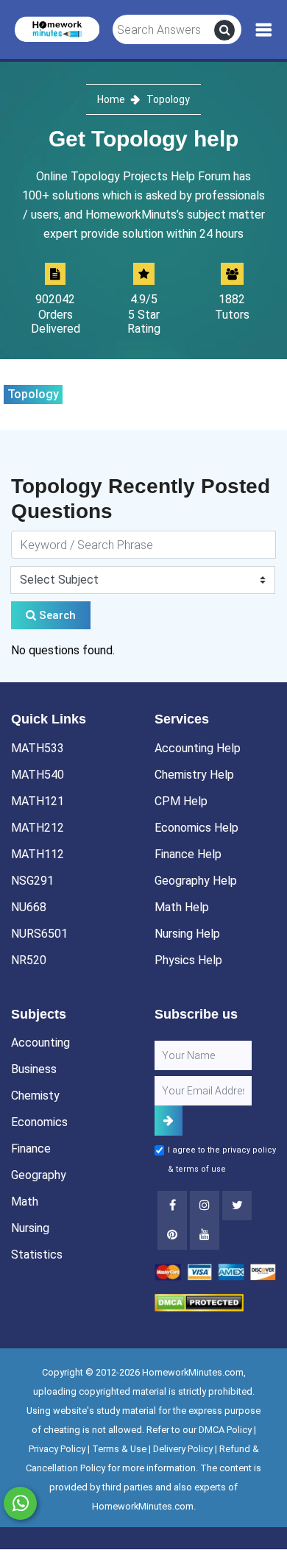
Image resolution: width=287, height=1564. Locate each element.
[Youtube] (172, 1235)
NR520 (28, 960)
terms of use (201, 1169)
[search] (224, 30)
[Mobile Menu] (264, 30)
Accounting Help (198, 748)
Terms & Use (119, 1448)
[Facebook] (172, 1205)
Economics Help (196, 828)
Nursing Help (187, 934)
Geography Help (196, 881)
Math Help (182, 907)
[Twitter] (237, 1205)
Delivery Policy (183, 1448)
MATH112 (37, 854)
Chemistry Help (194, 775)
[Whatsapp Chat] (20, 1503)
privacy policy (249, 1150)
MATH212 (37, 828)
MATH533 (37, 748)
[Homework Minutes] (57, 28)
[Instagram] (204, 1205)
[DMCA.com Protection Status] (199, 1302)
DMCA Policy (225, 1429)
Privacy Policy (57, 1448)
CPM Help (181, 801)
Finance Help (188, 854)
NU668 (28, 907)
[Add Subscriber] (169, 1120)
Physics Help (188, 960)
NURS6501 (39, 934)
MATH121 (37, 801)
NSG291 (32, 881)
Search (56, 615)
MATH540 (37, 775)
